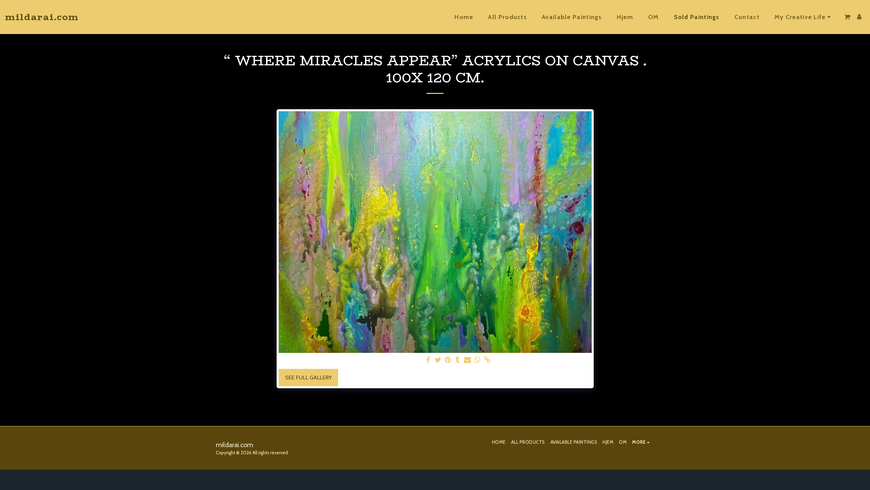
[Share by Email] (467, 360)
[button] (804, 17)
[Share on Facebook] (428, 360)
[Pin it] (448, 360)
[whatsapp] (477, 360)
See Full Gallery (308, 377)
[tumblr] (457, 360)
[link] (487, 360)
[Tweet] (438, 360)
